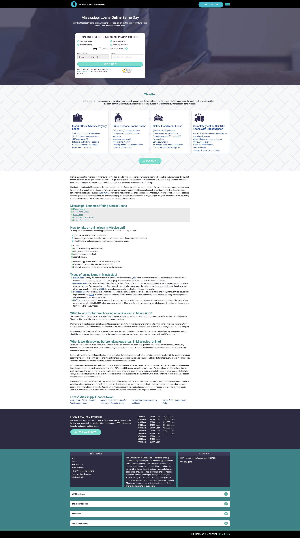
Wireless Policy (77, 477)
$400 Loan (142, 428)
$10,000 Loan (168, 419)
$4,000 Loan (155, 431)
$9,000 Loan (168, 416)
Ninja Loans (78, 215)
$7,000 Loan (155, 439)
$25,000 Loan (168, 428)
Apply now (110, 64)
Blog (73, 458)
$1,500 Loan (155, 419)
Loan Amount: (82, 54)
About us (150, 453)
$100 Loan (142, 419)
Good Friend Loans (81, 212)
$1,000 (133, 278)
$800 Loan (142, 439)
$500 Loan (142, 431)
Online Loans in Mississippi (205, 534)
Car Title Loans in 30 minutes (113, 49)
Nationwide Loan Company (84, 217)
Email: (113, 54)
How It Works (77, 465)
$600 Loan (142, 433)
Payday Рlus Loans (81, 220)
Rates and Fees (77, 468)
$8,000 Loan (155, 442)
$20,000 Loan (168, 425)
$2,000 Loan (155, 422)
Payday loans (78, 278)
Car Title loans (79, 300)
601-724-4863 (186, 462)
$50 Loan (141, 416)
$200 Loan (142, 422)
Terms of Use (86, 71)
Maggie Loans (79, 209)
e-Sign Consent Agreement (82, 471)
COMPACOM (104, 193)
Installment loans (80, 283)
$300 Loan (142, 425)
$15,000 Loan (168, 422)
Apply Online (210, 4)
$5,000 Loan (155, 433)
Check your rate (85, 432)
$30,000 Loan (168, 431)
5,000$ (101, 289)
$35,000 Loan (168, 433)
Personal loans (79, 292)
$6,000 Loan (155, 436)
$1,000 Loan (155, 416)
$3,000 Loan (155, 428)
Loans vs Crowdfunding (81, 474)
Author (74, 461)
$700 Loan (142, 436)
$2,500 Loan (155, 425)
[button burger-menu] (227, 4)
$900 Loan (142, 442)
